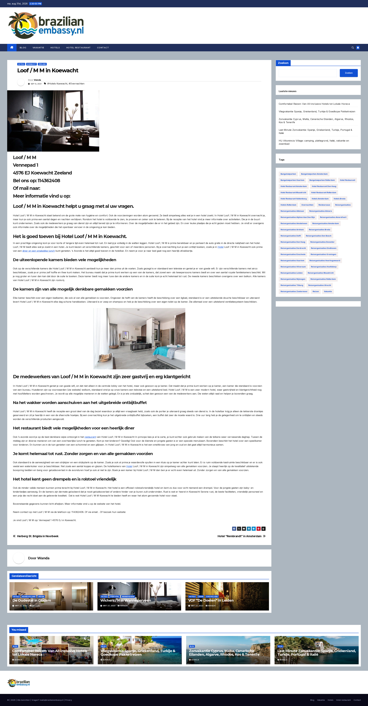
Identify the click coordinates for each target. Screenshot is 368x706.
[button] (353, 47)
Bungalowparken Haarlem (292, 180)
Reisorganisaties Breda (319, 230)
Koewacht (31, 64)
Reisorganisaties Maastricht (321, 273)
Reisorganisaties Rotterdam (323, 279)
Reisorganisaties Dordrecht (293, 248)
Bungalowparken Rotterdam (322, 180)
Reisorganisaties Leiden (292, 273)
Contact (103, 47)
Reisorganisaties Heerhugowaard (324, 260)
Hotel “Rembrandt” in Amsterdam (239, 536)
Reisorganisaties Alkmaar (292, 211)
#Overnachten (76, 83)
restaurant (90, 436)
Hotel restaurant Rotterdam (323, 192)
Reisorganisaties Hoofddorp (324, 267)
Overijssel (114, 596)
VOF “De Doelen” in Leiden (211, 600)
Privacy (68, 700)
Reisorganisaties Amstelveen (294, 223)
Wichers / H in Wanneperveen (125, 600)
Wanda (37, 80)
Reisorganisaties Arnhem (292, 230)
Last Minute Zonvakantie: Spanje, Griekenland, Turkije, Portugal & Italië (316, 653)
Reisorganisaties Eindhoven (323, 248)
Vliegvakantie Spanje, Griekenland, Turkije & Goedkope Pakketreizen (317, 111)
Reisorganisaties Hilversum (293, 267)
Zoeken (349, 73)
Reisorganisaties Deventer (322, 242)
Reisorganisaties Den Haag (293, 242)
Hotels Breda (339, 199)
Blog (23, 47)
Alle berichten (23, 700)
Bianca (18, 660)
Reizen (316, 291)
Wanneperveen (128, 596)
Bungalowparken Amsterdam (314, 174)
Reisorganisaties (343, 205)
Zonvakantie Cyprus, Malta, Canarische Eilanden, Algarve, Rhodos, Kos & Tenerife (224, 653)
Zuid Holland (212, 596)
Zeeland (42, 64)
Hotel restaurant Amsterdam (294, 186)
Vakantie (38, 47)
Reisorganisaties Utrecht (319, 285)
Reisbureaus (324, 205)
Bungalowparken (288, 174)
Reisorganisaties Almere (320, 211)
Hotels (55, 47)
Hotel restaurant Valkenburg (294, 199)
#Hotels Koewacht (57, 83)
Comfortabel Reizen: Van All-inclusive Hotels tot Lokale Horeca (314, 103)
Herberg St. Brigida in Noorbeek (38, 536)
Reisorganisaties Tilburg (292, 285)
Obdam (41, 596)
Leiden (200, 596)
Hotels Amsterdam (320, 199)
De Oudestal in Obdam (31, 600)
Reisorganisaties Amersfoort (333, 217)
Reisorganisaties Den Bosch (318, 236)
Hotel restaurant (78, 47)
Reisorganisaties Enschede (293, 254)
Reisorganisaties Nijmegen (293, 279)
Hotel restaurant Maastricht (293, 192)
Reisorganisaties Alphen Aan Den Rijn (298, 217)
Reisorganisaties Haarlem (292, 260)
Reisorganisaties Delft (291, 236)
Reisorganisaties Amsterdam (325, 223)
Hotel (221, 246)
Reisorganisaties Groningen (323, 254)
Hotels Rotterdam (288, 205)
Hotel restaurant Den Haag (324, 186)
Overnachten (307, 205)
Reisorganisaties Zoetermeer (294, 291)
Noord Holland (29, 596)
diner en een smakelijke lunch (38, 250)
